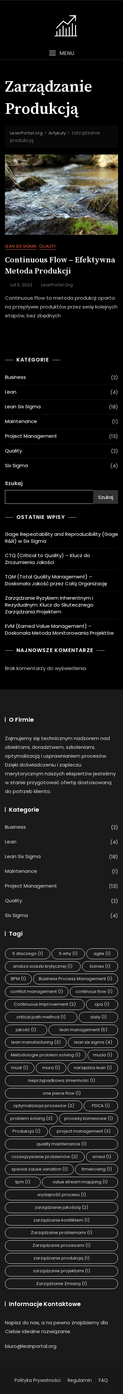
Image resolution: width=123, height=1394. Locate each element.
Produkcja (26, 1131)
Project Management (31, 435)
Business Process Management (75, 979)
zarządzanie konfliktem (61, 1220)
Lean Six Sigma (20, 246)
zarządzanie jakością (61, 1207)
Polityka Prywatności (37, 1380)
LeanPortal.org (57, 285)
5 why (68, 953)
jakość (26, 1030)
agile (102, 953)
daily (98, 1017)
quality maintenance (61, 1144)
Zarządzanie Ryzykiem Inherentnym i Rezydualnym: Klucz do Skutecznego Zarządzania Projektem (49, 604)
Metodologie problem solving (45, 1055)
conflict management (36, 991)
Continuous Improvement (45, 1004)
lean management (83, 1030)
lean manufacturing (36, 1042)
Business (15, 377)
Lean (10, 391)
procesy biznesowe (88, 1118)
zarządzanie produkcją (61, 1258)
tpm (22, 1182)
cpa (101, 1004)
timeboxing (97, 1169)
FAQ (103, 1380)
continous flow (94, 991)
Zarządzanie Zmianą (61, 1283)
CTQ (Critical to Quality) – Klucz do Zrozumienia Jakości (47, 559)
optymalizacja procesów (43, 1106)
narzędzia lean (93, 1068)
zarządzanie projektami (61, 1271)
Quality (47, 246)
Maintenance (21, 421)
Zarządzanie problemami (61, 1232)
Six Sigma (16, 465)
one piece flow (62, 1093)
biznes (100, 966)
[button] (61, 53)
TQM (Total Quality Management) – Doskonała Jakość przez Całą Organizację (56, 580)
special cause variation (39, 1169)
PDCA (101, 1106)
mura (51, 1068)
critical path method (41, 1017)
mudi (19, 1068)
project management (84, 1131)
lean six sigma (93, 1042)
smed (101, 1157)
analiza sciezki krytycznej (42, 966)
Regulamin (80, 1380)
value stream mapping (80, 1182)
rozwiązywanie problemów (45, 1157)
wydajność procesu (61, 1194)
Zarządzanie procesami (61, 1245)
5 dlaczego (27, 953)
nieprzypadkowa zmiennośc (61, 1080)
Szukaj (14, 483)
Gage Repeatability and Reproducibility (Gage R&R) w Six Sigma (61, 537)
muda (102, 1055)
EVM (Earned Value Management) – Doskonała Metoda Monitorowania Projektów (59, 629)
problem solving (31, 1118)
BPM (18, 979)
